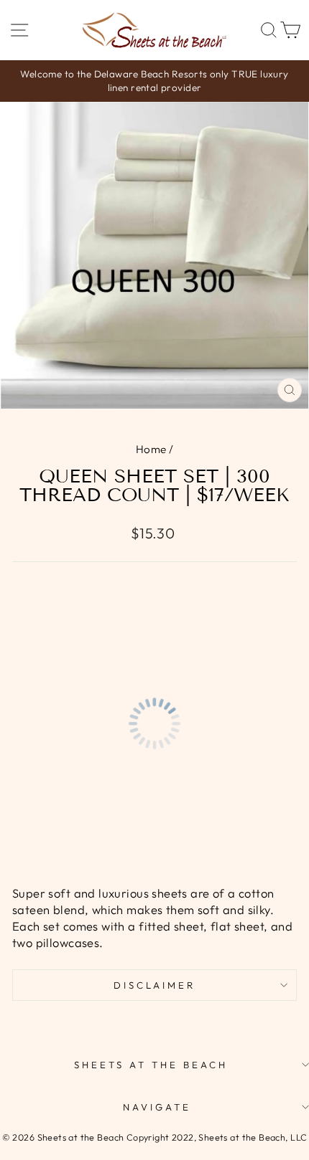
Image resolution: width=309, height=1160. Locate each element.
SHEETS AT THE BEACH (151, 1064)
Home (151, 449)
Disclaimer (155, 985)
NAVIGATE (157, 1107)
